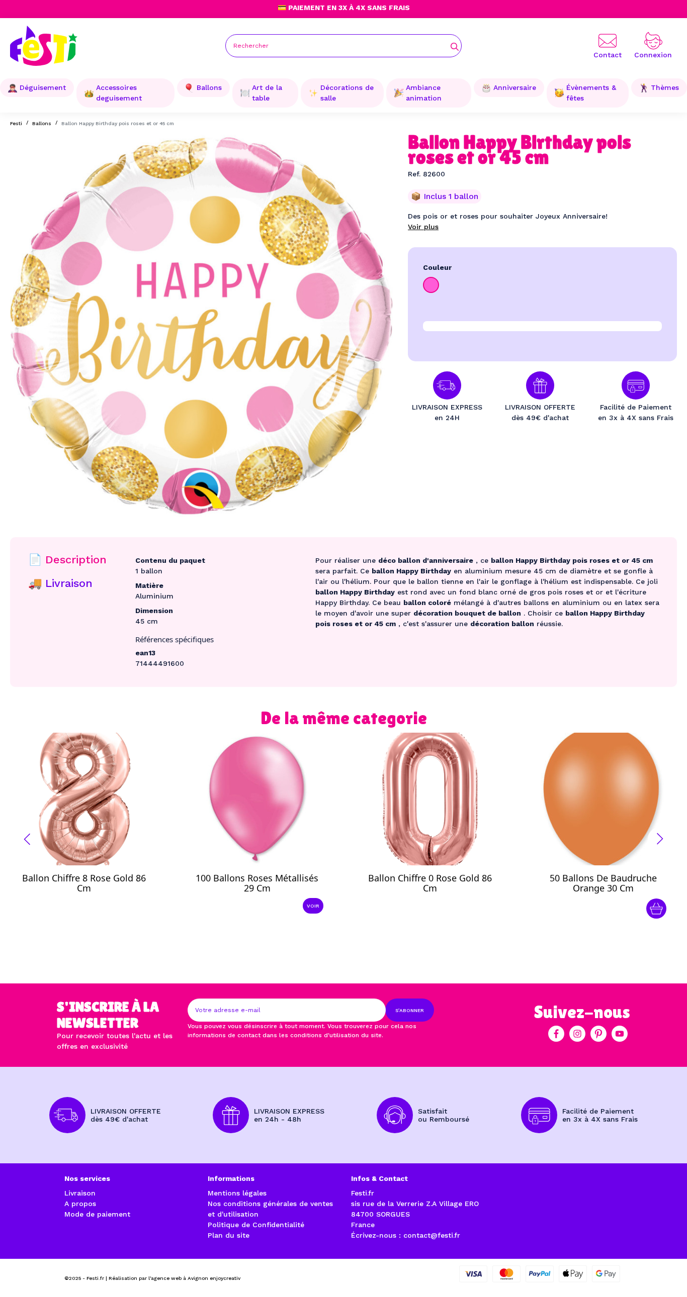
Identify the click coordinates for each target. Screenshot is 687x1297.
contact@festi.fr (431, 1235)
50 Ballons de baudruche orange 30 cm (603, 883)
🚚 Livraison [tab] (60, 583)
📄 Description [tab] (67, 559)
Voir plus (423, 227)
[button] (27, 839)
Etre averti (93, 880)
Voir (313, 906)
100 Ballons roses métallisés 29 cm (257, 883)
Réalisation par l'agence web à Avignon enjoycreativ (174, 1278)
